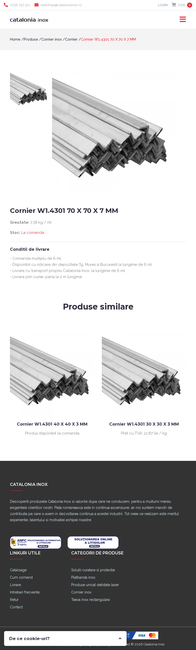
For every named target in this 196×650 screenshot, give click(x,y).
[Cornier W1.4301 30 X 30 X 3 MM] (101, 373)
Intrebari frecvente (25, 592)
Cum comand (21, 577)
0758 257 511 (20, 5)
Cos (184, 5)
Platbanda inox (83, 577)
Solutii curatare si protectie (93, 570)
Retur (14, 600)
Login (163, 5)
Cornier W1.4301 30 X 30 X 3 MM (101, 424)
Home (15, 39)
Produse (31, 39)
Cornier (71, 39)
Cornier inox (51, 39)
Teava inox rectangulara (90, 600)
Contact (16, 607)
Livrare (15, 585)
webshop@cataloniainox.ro (61, 5)
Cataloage (18, 570)
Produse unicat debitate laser (95, 585)
